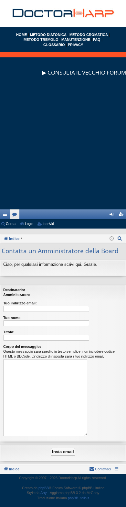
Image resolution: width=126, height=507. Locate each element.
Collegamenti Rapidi (6, 215)
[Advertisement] (63, 146)
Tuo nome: (12, 318)
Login (29, 224)
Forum (15, 215)
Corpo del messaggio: (22, 346)
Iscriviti (48, 224)
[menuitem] (120, 238)
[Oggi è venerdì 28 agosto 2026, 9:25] (112, 238)
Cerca (11, 224)
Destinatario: (14, 290)
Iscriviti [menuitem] (122, 215)
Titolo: (9, 332)
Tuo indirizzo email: (20, 303)
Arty (43, 493)
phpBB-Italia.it (78, 498)
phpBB (43, 488)
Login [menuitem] (112, 215)
